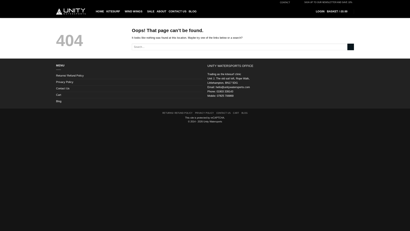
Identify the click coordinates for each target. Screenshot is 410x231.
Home (100, 11)
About (161, 11)
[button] (327, 2)
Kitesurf (113, 11)
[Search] (92, 11)
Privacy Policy (64, 82)
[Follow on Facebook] (292, 2)
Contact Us (177, 11)
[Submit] (350, 47)
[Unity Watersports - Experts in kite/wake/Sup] (71, 11)
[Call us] (298, 2)
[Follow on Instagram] (295, 2)
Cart (58, 94)
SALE (150, 11)
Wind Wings (133, 11)
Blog (193, 11)
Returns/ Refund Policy (70, 75)
